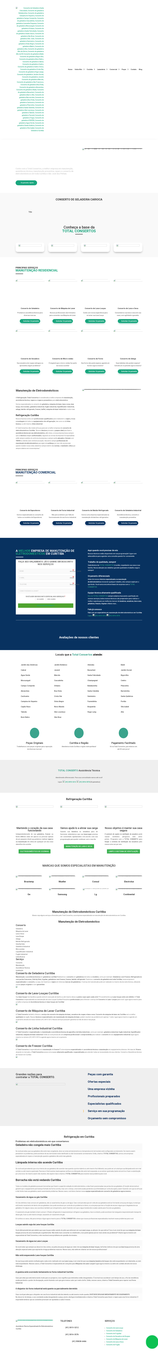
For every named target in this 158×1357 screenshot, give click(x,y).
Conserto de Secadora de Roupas (118, 1336)
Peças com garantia (100, 1074)
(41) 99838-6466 (79, 1341)
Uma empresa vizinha (101, 1089)
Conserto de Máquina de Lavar (117, 1339)
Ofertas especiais (99, 1081)
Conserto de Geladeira (114, 1331)
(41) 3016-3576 (114, 615)
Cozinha (90, 69)
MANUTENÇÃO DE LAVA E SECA (79, 846)
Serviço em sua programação (106, 1111)
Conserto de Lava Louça (114, 1328)
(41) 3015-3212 (100, 615)
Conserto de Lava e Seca (114, 1342)
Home (70, 69)
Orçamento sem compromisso (107, 1118)
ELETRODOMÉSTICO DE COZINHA (34, 851)
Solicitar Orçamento (31, 321)
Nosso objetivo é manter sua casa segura (123, 829)
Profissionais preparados (104, 1096)
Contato (134, 69)
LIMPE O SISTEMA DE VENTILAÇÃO (123, 851)
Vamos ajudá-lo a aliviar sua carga (79, 828)
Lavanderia (101, 69)
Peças (124, 69)
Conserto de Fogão (113, 1345)
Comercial (113, 69)
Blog (140, 69)
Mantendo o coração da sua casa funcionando (34, 829)
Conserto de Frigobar (113, 1333)
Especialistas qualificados (104, 1103)
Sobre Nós (78, 69)
